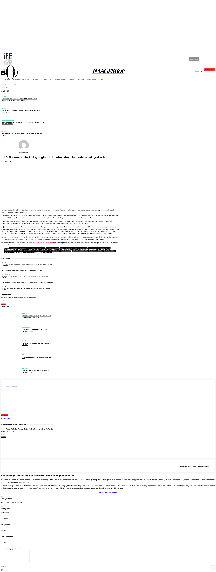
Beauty (4, 108)
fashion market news (81, 248)
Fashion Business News (38, 248)
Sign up (3, 304)
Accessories (26, 327)
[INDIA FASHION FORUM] (11, 59)
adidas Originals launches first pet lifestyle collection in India (35, 330)
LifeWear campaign (54, 251)
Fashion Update (91, 249)
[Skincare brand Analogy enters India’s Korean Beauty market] (10, 356)
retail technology (18, 252)
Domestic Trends (8, 120)
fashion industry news (66, 248)
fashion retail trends (65, 249)
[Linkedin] (204, 59)
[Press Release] (24, 145)
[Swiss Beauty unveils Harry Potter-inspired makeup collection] (10, 343)
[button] (198, 71)
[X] (208, 59)
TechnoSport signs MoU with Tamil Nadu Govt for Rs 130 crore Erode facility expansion (27, 264)
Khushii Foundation (10, 251)
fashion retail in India (21, 249)
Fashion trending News (79, 249)
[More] (75, 202)
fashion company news (52, 248)
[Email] (68, 202)
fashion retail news (34, 249)
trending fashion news (31, 252)
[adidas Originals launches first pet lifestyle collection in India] (10, 329)
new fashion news (66, 251)
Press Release (23, 152)
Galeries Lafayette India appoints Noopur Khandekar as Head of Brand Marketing (25, 276)
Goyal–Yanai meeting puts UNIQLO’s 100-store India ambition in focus (36, 371)
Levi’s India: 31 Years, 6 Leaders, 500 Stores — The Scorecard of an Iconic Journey (19, 100)
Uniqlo (41, 252)
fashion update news (103, 249)
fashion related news (104, 248)
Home (2, 84)
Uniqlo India (48, 252)
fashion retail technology (49, 249)
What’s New (7, 84)
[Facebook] (53, 202)
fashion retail (9, 249)
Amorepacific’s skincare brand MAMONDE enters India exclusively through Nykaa (26, 289)
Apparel (14, 84)
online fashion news (109, 251)
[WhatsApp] (63, 202)
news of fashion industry (79, 251)
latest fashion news (41, 251)
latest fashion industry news (25, 251)
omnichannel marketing (95, 251)
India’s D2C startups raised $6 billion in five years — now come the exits (23, 123)
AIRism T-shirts (13, 248)
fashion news (92, 248)
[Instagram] (200, 59)
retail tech (8, 252)
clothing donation (25, 248)
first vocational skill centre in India (41, 243)
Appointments (6, 274)
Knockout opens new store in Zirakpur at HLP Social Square (22, 271)
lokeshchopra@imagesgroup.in (14, 454)
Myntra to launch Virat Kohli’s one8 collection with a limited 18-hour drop (27, 283)
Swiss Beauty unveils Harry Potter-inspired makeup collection (21, 111)
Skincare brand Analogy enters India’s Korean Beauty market (22, 135)
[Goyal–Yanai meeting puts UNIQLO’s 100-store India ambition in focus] (10, 370)
